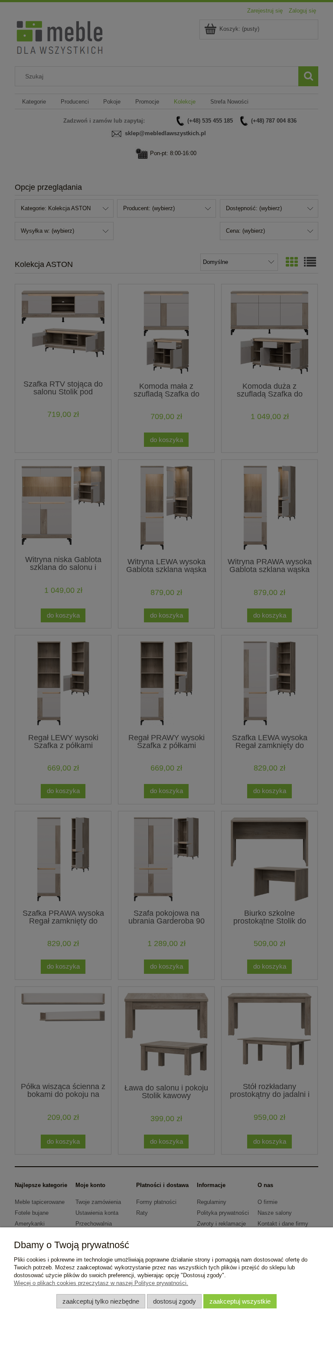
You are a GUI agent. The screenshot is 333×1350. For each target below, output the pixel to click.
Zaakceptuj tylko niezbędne (100, 1301)
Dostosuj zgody (174, 1301)
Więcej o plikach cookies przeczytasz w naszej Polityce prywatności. (101, 1283)
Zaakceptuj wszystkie (240, 1301)
